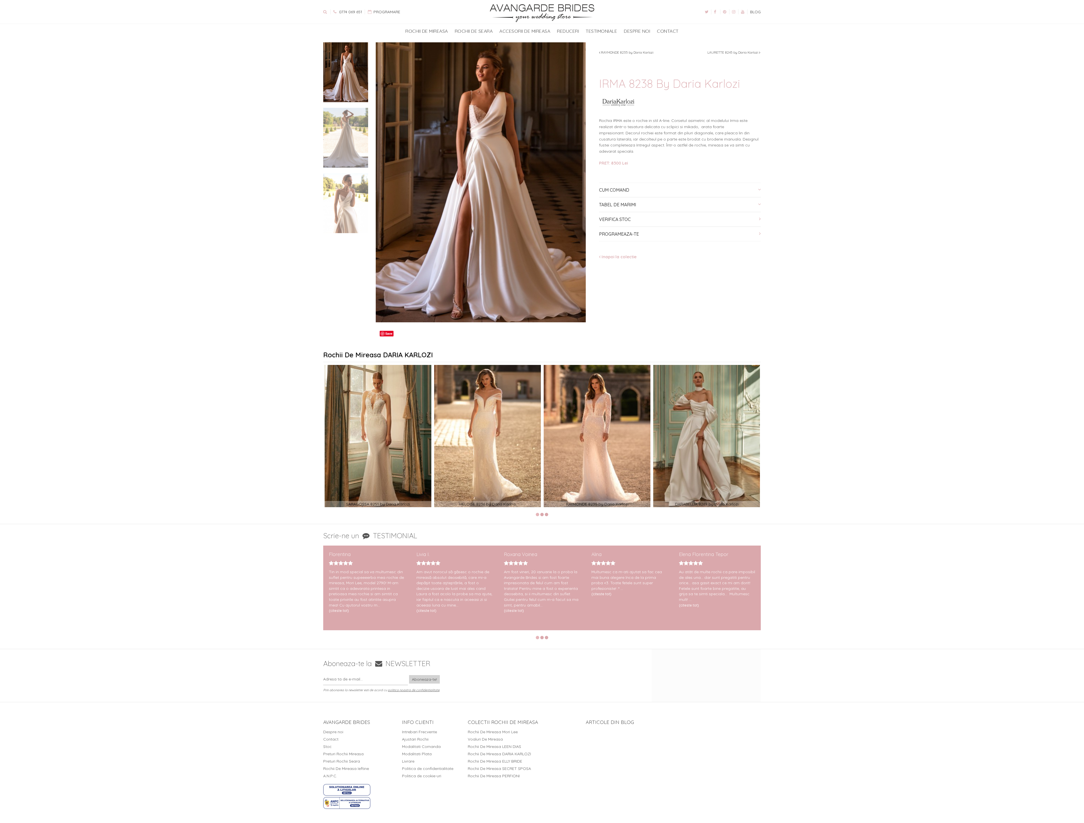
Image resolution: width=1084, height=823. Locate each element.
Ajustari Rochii (415, 739)
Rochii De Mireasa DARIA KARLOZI (499, 753)
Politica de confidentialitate (427, 768)
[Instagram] (733, 11)
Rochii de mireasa (426, 31)
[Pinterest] (724, 11)
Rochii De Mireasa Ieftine (346, 768)
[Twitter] (706, 11)
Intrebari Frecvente (419, 731)
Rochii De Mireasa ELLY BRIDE (495, 761)
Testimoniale (601, 31)
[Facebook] (715, 11)
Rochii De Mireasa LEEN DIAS (494, 746)
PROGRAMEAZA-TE (619, 234)
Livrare (408, 761)
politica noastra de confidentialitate (414, 690)
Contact (668, 31)
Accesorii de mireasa (524, 31)
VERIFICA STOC (615, 219)
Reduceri (568, 31)
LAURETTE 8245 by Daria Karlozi (733, 52)
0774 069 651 (350, 11)
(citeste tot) (339, 610)
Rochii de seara (474, 31)
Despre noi (637, 31)
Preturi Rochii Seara (341, 761)
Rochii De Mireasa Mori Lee (493, 731)
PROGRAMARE (386, 11)
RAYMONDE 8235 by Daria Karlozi (627, 52)
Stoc (327, 746)
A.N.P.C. (330, 775)
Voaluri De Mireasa (485, 739)
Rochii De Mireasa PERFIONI (494, 775)
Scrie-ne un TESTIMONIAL (370, 535)
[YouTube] (742, 11)
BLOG (755, 11)
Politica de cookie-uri (421, 775)
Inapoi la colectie (618, 256)
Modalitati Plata (417, 753)
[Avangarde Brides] (542, 13)
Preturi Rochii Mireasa (343, 753)
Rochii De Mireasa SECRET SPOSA (499, 768)
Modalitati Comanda (421, 746)
